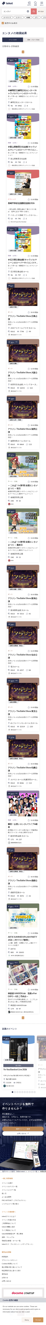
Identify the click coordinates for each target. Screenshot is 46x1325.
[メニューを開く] (41, 3)
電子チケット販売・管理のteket (13, 1171)
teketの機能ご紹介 (8, 1227)
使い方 (4, 1193)
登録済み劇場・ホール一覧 (11, 1241)
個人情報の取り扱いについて (12, 1267)
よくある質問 (6, 1197)
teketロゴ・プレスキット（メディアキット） (18, 1244)
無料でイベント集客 (23, 1129)
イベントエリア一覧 (9, 1190)
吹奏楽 (28, 17)
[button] (12, 1092)
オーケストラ (7, 17)
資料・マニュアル (8, 1237)
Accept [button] (38, 1320)
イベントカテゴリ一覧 (9, 1186)
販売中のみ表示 (11, 23)
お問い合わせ (6, 1281)
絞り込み (41, 11)
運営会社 (5, 1274)
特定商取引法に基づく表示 (11, 1270)
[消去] (28, 11)
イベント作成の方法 (9, 1220)
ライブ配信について (9, 1230)
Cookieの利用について (10, 1264)
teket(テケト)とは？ (9, 1216)
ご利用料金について (9, 1223)
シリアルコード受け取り (10, 1204)
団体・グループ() (33, 40)
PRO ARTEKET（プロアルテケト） (14, 1200)
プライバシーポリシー (9, 1260)
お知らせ (5, 1277)
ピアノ (37, 17)
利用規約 (5, 1257)
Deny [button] (27, 1320)
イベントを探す (7, 1183)
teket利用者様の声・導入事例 (12, 1234)
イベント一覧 (32, 1171)
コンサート (19, 17)
